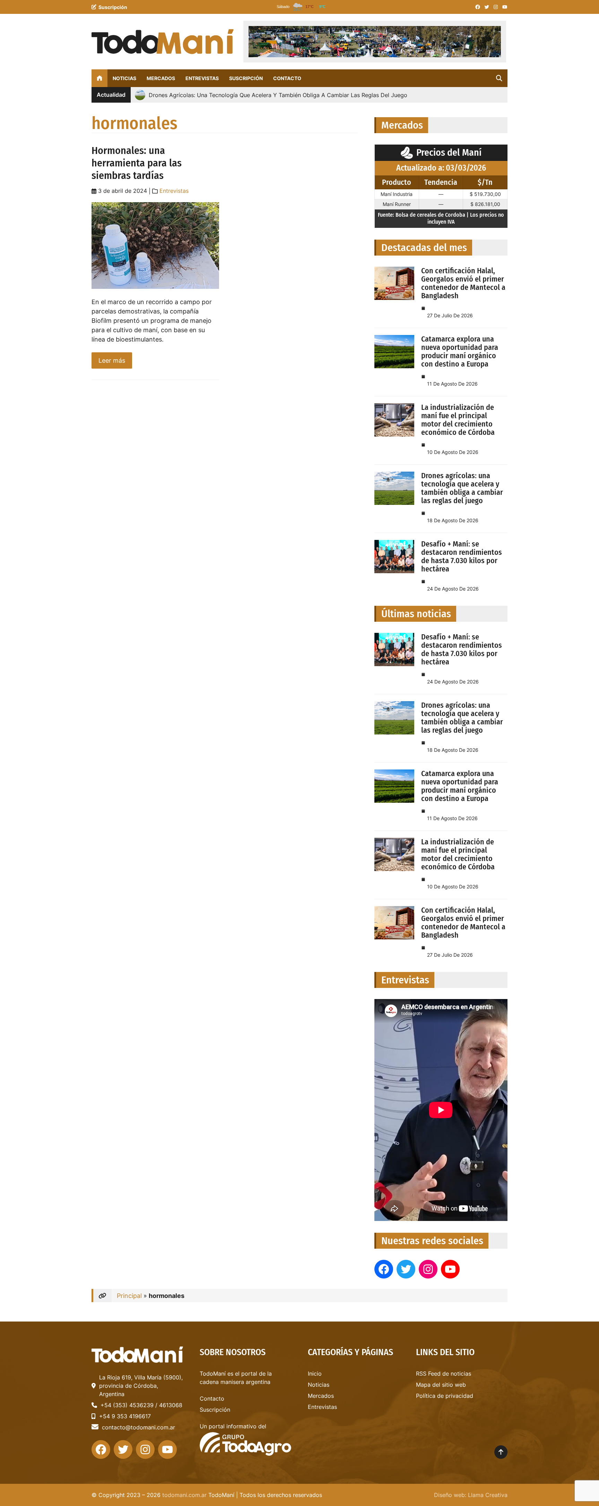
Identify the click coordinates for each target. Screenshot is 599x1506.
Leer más (115, 362)
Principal (129, 1295)
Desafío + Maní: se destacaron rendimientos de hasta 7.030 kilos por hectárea (461, 556)
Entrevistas (174, 190)
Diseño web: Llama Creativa (470, 1494)
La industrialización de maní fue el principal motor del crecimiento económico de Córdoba (458, 420)
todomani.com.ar (184, 1494)
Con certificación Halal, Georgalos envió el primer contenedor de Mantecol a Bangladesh (463, 283)
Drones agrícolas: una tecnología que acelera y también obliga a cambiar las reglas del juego (462, 488)
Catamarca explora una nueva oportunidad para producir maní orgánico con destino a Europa (459, 351)
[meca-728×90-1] (374, 41)
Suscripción (112, 7)
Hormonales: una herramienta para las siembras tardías (137, 163)
